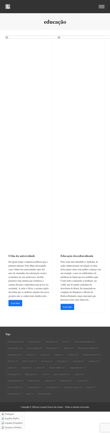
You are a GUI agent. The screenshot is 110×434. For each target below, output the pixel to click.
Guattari (26, 367)
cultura (58, 354)
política (50, 380)
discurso (12, 361)
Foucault (78, 361)
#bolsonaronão (15, 341)
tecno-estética (15, 387)
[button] (102, 6)
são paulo (83, 380)
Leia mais (15, 303)
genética (94, 361)
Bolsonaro (53, 347)
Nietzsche (34, 380)
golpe (12, 367)
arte (66, 341)
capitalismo (14, 354)
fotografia (63, 361)
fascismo (46, 361)
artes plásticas (15, 347)
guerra (40, 367)
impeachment (78, 367)
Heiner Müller (57, 367)
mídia (79, 374)
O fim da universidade (21, 256)
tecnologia (52, 387)
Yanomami (44, 393)
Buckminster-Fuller (88, 347)
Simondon (66, 380)
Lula (45, 374)
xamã (29, 393)
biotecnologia (35, 347)
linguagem (31, 374)
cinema (31, 354)
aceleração (34, 341)
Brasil (68, 347)
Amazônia (51, 341)
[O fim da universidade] (34, 143)
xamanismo (14, 393)
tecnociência (34, 387)
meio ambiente (62, 374)
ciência (45, 354)
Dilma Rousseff (92, 354)
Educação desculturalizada (77, 256)
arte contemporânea (84, 341)
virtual (90, 387)
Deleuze (73, 354)
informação (13, 374)
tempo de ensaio (73, 387)
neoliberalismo (15, 380)
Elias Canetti (29, 361)
